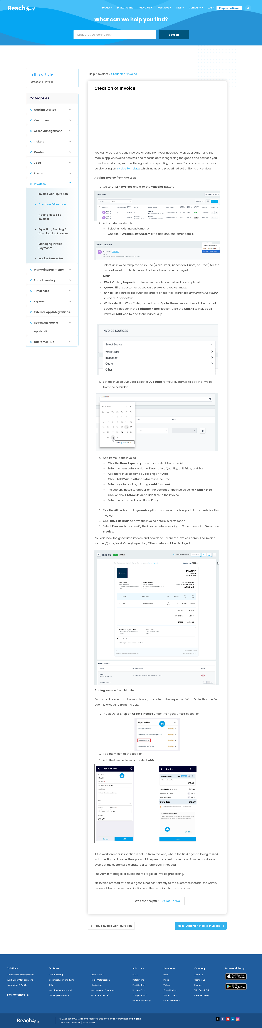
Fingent (136, 1018)
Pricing (180, 7)
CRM (51, 985)
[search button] (248, 8)
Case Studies (169, 990)
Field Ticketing (56, 974)
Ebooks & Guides (171, 1000)
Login (211, 7)
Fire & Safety (139, 990)
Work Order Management (20, 979)
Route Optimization (100, 979)
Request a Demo (229, 8)
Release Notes (201, 995)
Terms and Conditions (69, 1022)
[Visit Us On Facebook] (222, 1019)
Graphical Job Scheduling (61, 979)
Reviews (198, 985)
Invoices (103, 74)
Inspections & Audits (17, 985)
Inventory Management (60, 990)
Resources (163, 7)
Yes (167, 901)
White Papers (170, 995)
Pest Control (138, 985)
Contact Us (199, 979)
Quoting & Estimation (59, 995)
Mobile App (96, 985)
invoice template (128, 168)
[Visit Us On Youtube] (227, 1019)
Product (105, 7)
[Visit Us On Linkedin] (232, 1019)
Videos (166, 985)
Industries (144, 7)
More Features (98, 995)
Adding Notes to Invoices (203, 926)
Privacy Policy (89, 1022)
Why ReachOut (201, 990)
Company (195, 7)
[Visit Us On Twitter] (217, 1019)
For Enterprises (16, 994)
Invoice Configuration (117, 926)
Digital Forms (125, 7)
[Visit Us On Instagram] (237, 1019)
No (178, 901)
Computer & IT (140, 995)
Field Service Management (20, 974)
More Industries (140, 1000)
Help (92, 74)
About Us (198, 974)
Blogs (166, 979)
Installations (138, 979)
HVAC (135, 974)
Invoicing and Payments (102, 990)
